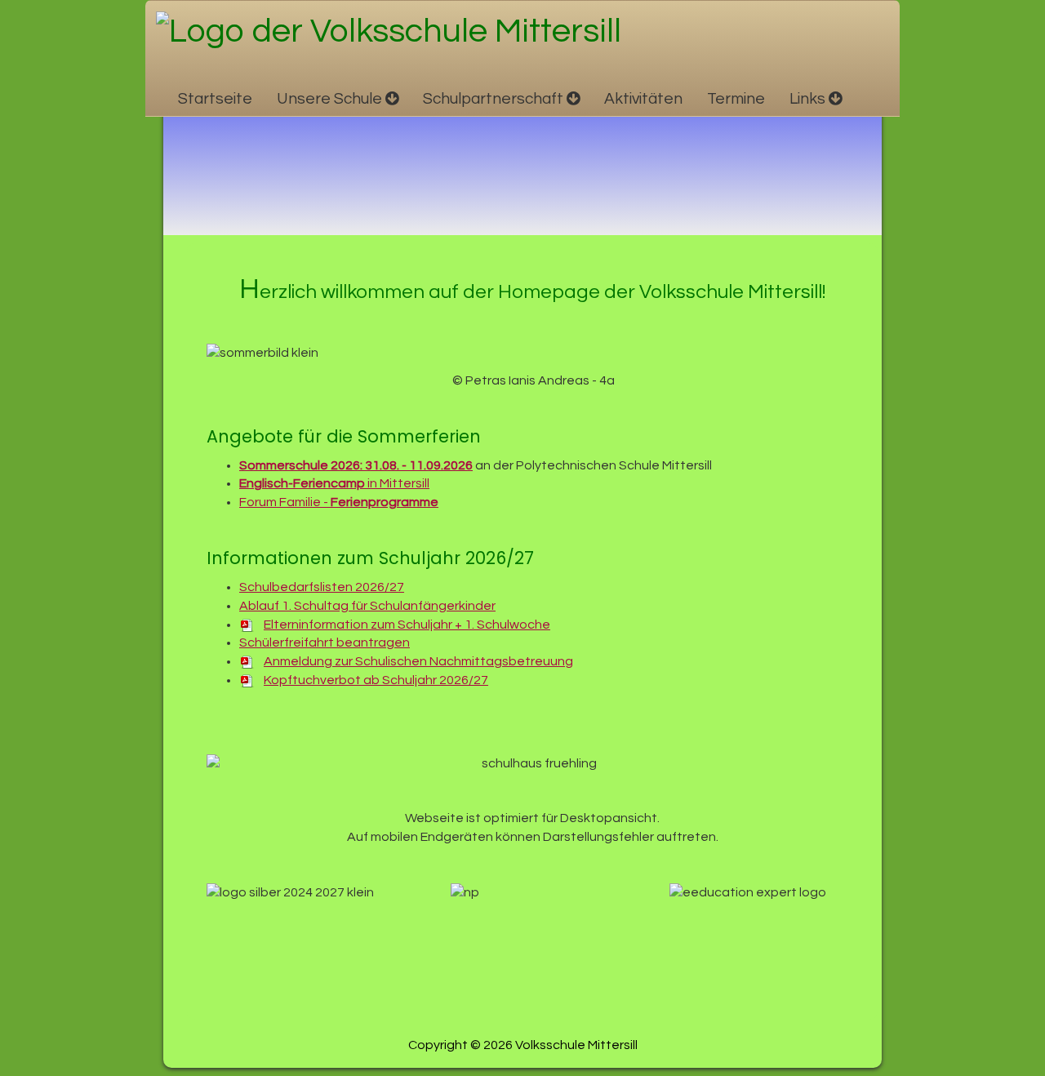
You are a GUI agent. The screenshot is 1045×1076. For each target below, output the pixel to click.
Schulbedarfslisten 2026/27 (321, 587)
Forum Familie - (338, 502)
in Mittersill (334, 483)
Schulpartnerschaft (493, 99)
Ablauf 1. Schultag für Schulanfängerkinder (367, 605)
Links (807, 99)
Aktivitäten (643, 99)
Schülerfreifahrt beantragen (324, 642)
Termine (736, 99)
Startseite (215, 99)
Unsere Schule (329, 99)
